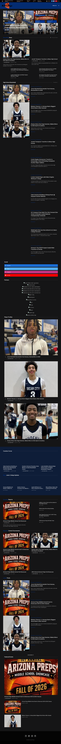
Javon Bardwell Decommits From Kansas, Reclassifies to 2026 (16, 27)
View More (55, 82)
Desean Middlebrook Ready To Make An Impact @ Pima (8, 487)
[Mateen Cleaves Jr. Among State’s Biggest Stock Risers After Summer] (16, 111)
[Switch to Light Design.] (58, 5)
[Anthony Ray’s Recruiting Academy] (35, 510)
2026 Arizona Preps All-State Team (46, 520)
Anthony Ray (7, 32)
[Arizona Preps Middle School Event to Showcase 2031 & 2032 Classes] (16, 540)
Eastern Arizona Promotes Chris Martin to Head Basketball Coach (30, 468)
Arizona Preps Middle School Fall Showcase (14, 521)
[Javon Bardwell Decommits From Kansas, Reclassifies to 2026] (18, 22)
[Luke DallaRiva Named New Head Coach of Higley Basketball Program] (49, 459)
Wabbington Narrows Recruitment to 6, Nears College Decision (44, 230)
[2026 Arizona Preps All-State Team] (35, 522)
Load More (30, 654)
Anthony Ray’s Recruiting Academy (9, 1)
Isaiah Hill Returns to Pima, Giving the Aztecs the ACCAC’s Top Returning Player (37, 487)
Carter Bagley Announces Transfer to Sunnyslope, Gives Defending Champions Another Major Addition (19, 69)
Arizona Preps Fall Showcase (20, 1)
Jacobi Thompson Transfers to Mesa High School (45, 59)
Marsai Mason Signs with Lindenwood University (51, 487)
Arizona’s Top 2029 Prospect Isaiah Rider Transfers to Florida (42, 248)
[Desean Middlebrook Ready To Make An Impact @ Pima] (9, 481)
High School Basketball (37, 21)
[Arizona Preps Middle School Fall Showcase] (16, 510)
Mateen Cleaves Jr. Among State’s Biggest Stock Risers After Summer (39, 26)
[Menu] (2, 1)
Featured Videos (55, 37)
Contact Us (34, 1)
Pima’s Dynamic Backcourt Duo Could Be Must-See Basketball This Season (47, 69)
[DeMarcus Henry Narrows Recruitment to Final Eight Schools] (35, 504)
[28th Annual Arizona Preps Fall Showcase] (45, 562)
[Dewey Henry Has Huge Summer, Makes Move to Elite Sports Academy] (16, 48)
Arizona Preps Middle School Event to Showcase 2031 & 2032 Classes (44, 18)
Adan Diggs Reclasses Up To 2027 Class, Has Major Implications (48, 515)
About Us (55, 5)
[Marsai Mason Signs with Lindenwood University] (52, 481)
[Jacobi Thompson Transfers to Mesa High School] (45, 48)
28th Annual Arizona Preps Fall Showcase (42, 572)
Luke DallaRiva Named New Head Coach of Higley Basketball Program (48, 468)
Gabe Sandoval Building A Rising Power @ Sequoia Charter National (43, 195)
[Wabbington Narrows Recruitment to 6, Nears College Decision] (16, 235)
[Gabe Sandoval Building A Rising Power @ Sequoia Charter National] (16, 199)
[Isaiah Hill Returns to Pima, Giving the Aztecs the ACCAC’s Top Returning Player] (38, 481)
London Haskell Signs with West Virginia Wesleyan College (19, 75)
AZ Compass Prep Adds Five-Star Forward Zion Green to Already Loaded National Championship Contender (48, 75)
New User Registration (40, 1)
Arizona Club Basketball (9, 22)
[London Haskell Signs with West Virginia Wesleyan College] (6, 76)
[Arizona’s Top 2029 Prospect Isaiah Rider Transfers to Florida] (16, 252)
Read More (33, 96)
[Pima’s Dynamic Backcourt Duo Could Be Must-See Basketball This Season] (35, 70)
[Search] (58, 1)
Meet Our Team (28, 1)
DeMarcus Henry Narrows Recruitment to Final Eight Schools (48, 503)
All (50, 37)
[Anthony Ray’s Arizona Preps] (7, 6)
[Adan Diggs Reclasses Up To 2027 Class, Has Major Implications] (35, 516)
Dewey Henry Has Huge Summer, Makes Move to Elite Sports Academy (51, 26)
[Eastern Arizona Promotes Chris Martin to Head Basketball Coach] (30, 459)
